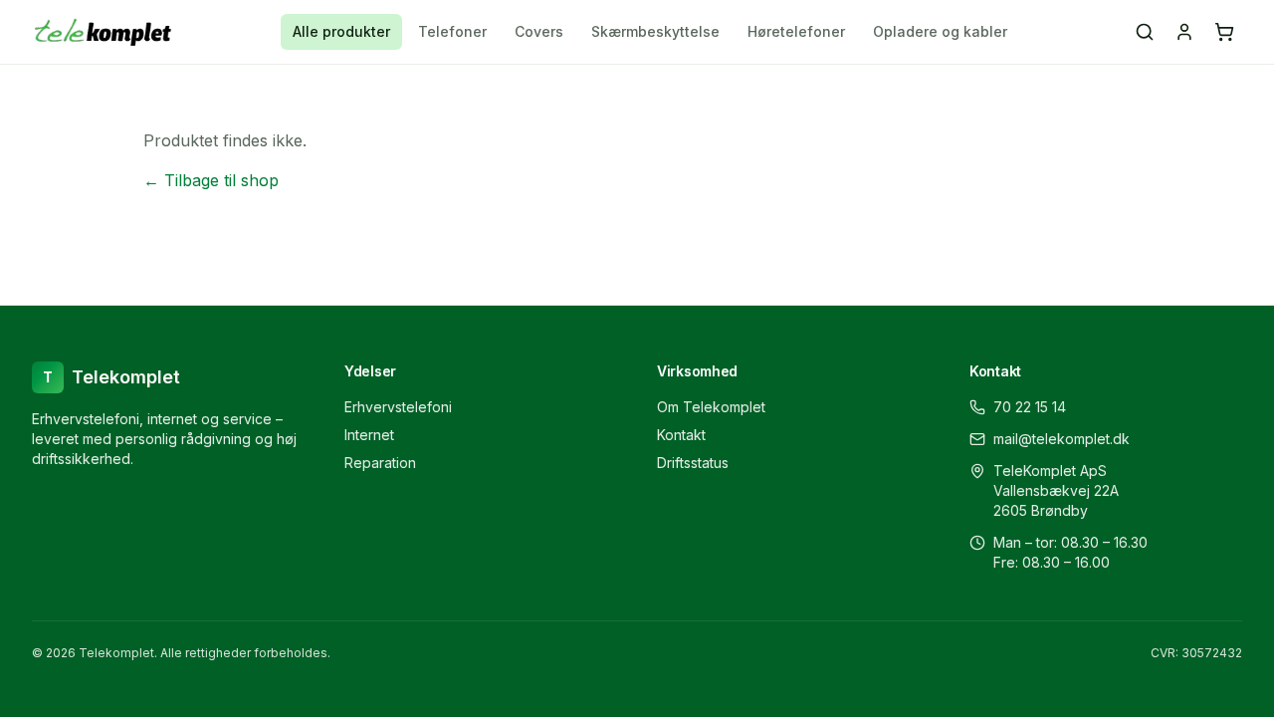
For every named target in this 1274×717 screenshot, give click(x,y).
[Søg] (1145, 32)
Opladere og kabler (940, 31)
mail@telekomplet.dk (1061, 438)
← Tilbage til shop (211, 180)
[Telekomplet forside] (103, 32)
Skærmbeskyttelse (655, 31)
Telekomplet (111, 376)
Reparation (380, 462)
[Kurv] (1224, 32)
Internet (369, 434)
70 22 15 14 (1029, 406)
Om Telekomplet (711, 406)
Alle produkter (341, 31)
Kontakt (681, 434)
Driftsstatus (693, 462)
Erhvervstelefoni (398, 406)
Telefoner (452, 31)
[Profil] (1184, 32)
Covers (539, 31)
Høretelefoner (796, 31)
